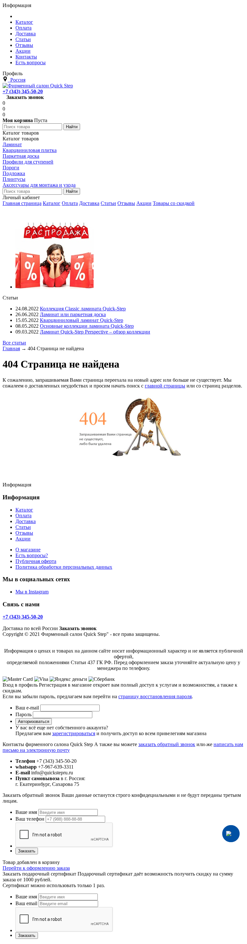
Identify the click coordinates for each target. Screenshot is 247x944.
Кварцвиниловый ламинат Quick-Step (81, 320)
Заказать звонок (25, 97)
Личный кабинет (21, 197)
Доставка (89, 203)
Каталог (51, 203)
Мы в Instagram (32, 591)
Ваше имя (26, 812)
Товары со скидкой (174, 203)
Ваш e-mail (27, 707)
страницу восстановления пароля (155, 696)
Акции (143, 203)
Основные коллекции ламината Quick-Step (87, 326)
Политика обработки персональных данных (63, 567)
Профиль (13, 73)
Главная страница (22, 203)
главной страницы (165, 385)
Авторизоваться (33, 721)
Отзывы (126, 203)
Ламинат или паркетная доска (73, 314)
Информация (17, 5)
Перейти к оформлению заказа (36, 868)
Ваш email (26, 903)
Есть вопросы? (31, 555)
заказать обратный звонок (166, 744)
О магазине (28, 549)
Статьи (108, 203)
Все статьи (14, 342)
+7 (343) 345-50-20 (23, 91)
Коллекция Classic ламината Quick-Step (83, 308)
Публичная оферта (35, 561)
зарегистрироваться (73, 733)
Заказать (26, 851)
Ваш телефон (29, 819)
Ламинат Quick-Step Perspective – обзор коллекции (95, 331)
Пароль (23, 714)
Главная (11, 348)
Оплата (70, 203)
